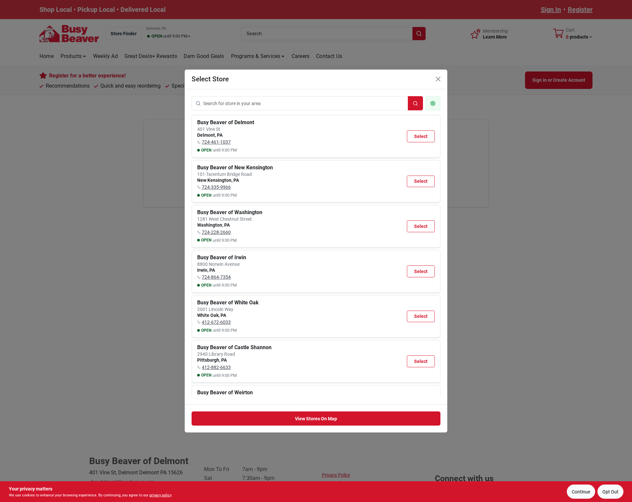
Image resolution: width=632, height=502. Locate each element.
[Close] (438, 79)
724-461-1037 (216, 142)
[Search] (415, 103)
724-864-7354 (216, 277)
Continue (581, 491)
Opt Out (610, 491)
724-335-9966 (216, 187)
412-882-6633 (216, 367)
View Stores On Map (316, 418)
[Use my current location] (432, 103)
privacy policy (160, 495)
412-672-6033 (216, 322)
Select (421, 136)
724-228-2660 (216, 232)
